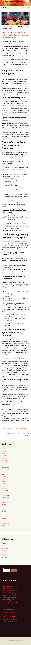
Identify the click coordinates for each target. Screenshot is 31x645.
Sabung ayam (16, 31)
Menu (3, 7)
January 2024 (4, 521)
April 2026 (4, 458)
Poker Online (4, 550)
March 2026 (4, 460)
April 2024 (4, 514)
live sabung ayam (16, 32)
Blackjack (4, 543)
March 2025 (4, 488)
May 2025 (4, 483)
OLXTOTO (20, 640)
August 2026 (4, 448)
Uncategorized (5, 559)
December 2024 (5, 495)
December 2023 (5, 523)
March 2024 (4, 516)
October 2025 (5, 472)
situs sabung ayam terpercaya (13, 35)
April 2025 (4, 486)
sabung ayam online (19, 34)
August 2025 (4, 476)
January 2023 (4, 525)
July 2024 (4, 507)
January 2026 (4, 465)
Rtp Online (4, 555)
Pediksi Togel (5, 548)
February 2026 (5, 462)
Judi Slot (3, 545)
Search (4, 568)
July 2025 (4, 479)
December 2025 (5, 467)
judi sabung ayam (8, 32)
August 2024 (4, 504)
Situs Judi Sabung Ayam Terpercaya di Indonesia (18, 434)
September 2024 (5, 502)
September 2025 (5, 474)
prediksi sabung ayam (9, 34)
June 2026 (4, 453)
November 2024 (5, 497)
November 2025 (5, 469)
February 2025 (5, 490)
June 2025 (4, 481)
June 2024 (4, 509)
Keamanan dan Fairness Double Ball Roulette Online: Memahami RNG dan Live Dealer (10, 586)
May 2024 (4, 511)
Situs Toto (5, 629)
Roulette (3, 552)
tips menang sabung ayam (10, 37)
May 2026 (4, 455)
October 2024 (5, 500)
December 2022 (5, 528)
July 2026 (4, 451)
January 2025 (4, 493)
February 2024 (5, 518)
